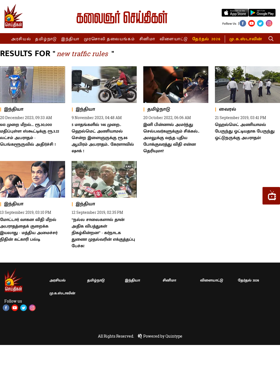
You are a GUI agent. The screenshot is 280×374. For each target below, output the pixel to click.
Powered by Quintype (162, 336)
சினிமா (147, 39)
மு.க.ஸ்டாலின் (245, 39)
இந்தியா (70, 39)
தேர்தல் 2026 (206, 39)
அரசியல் (21, 39)
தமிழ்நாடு (46, 39)
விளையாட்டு (174, 39)
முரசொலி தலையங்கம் (109, 39)
